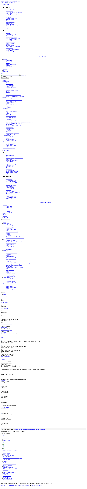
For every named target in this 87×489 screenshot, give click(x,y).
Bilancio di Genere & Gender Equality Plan (12, 458)
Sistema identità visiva (10, 50)
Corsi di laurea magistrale (11, 111)
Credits (4, 462)
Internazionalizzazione (8, 141)
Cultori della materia (10, 131)
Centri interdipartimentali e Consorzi (14, 100)
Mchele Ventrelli (4, 308)
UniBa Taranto (6, 440)
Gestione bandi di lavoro (11, 39)
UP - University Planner (11, 51)
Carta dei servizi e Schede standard (13, 95)
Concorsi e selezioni (7, 478)
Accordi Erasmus (9, 144)
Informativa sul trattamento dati (10, 468)
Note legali (10, 465)
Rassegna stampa (9, 20)
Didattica (5, 108)
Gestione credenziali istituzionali (13, 38)
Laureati (8, 63)
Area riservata (9, 33)
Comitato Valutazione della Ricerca (13, 104)
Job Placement (9, 124)
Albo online (5, 473)
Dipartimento (6, 81)
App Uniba (5, 71)
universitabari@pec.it (12, 485)
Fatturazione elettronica (8, 467)
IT (1, 73)
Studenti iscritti (9, 61)
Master (7, 113)
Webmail (5, 70)
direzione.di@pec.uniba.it (6, 324)
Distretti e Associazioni (11, 101)
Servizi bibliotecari (10, 24)
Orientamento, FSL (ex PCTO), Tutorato (14, 125)
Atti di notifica (6, 474)
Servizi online (6, 4)
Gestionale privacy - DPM (11, 37)
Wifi (7, 28)
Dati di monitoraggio (7, 479)
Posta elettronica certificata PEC (10, 451)
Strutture (8, 91)
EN (2, 73)
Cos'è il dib (8, 82)
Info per (5, 59)
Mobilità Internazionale (11, 143)
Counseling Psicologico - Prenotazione (14, 12)
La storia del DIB (9, 84)
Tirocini (7, 118)
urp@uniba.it (3, 485)
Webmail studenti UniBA (11, 27)
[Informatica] (10, 75)
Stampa (4, 435)
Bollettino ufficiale (7, 476)
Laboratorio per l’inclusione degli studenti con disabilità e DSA (19, 122)
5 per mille (5, 470)
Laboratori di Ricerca (10, 98)
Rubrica (5, 69)
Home (4, 80)
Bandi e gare (6, 477)
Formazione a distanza (11, 35)
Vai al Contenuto (4, 1)
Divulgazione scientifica (11, 140)
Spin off (7, 103)
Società (7, 138)
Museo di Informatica (10, 139)
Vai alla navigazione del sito (14, 1)
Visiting (7, 146)
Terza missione (6, 135)
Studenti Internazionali (11, 145)
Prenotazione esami (10, 19)
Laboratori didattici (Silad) (11, 120)
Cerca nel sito (3, 76)
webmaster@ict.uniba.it (24, 485)
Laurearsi (8, 129)
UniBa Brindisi (6, 438)
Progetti (7, 106)
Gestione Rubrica (9, 40)
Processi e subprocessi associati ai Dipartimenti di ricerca (29, 429)
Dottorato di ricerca (10, 102)
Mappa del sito (6, 464)
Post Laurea (8, 112)
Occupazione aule (10, 128)
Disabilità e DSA (7, 456)
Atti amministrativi (10, 88)
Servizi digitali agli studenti (12, 25)
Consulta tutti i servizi (45, 57)
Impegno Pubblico (10, 136)
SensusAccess (9, 23)
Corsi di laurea (9, 109)
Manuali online (9, 13)
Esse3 (4, 67)
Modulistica (8, 17)
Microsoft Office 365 (10, 16)
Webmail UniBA (9, 53)
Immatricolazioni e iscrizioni (12, 14)
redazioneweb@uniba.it (37, 485)
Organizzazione (9, 86)
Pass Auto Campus (10, 45)
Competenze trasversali (11, 116)
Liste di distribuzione (10, 42)
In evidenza (3, 359)
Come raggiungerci (10, 85)
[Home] (22, 75)
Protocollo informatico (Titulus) (12, 49)
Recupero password (10, 22)
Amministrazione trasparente (9, 472)
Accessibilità (13, 464)
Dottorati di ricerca (10, 114)
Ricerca (5, 97)
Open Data (5, 461)
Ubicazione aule (9, 127)
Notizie (2, 337)
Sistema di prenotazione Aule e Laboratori (15, 96)
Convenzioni (8, 107)
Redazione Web (6, 454)
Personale (8, 65)
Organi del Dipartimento (11, 87)
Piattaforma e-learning (10, 134)
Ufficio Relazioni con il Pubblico (10, 450)
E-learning (5, 466)
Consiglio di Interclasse (11, 117)
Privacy (5, 465)
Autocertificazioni (10, 9)
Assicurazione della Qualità (12, 90)
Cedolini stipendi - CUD (11, 34)
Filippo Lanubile (4, 302)
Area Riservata (6, 459)
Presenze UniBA (9, 48)
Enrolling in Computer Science (12, 133)
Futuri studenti (9, 60)
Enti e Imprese (9, 66)
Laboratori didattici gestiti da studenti (14, 123)
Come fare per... (9, 11)
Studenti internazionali (11, 64)
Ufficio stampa (6, 453)
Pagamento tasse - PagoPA (11, 18)
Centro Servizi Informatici (8, 455)
